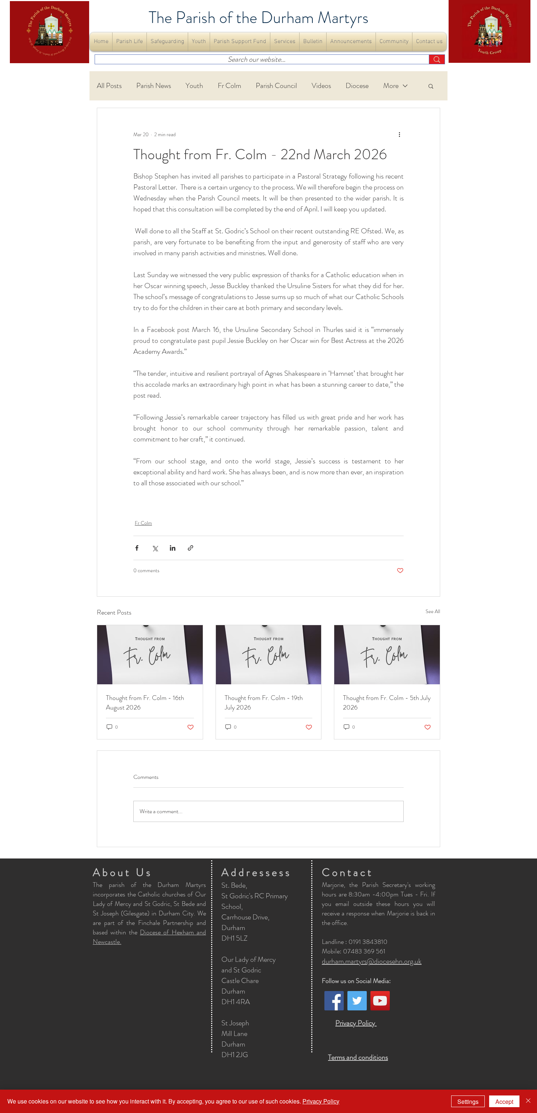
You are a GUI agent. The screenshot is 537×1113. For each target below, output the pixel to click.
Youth (194, 86)
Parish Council (276, 86)
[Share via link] (190, 547)
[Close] (528, 1101)
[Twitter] (357, 1000)
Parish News (153, 86)
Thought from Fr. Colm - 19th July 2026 (264, 702)
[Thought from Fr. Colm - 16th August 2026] (150, 654)
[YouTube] (380, 1000)
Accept (504, 1101)
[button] (129, 41)
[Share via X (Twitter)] (154, 547)
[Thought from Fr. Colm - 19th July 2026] (268, 654)
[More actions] (399, 134)
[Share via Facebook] (136, 547)
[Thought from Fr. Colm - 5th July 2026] (387, 654)
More (391, 86)
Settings (468, 1101)
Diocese (357, 86)
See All (433, 611)
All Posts (109, 86)
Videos (321, 86)
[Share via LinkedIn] (172, 547)
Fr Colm (229, 86)
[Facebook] (334, 1000)
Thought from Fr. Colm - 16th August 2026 (145, 702)
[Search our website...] (437, 59)
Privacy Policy (320, 1101)
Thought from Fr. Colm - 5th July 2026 (387, 702)
